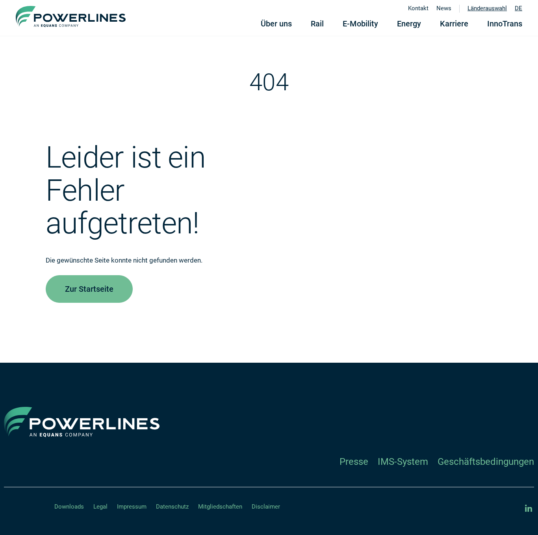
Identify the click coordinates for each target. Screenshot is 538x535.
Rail (317, 23)
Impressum (132, 506)
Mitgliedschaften (220, 506)
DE (518, 8)
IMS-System (403, 461)
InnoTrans (504, 23)
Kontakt (418, 8)
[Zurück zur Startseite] (71, 16)
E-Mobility (360, 23)
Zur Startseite (89, 289)
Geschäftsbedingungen (486, 461)
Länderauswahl (487, 8)
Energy (409, 23)
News (443, 8)
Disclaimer (266, 506)
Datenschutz (172, 506)
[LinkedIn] (528, 508)
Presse (353, 461)
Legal (100, 506)
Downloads (69, 506)
